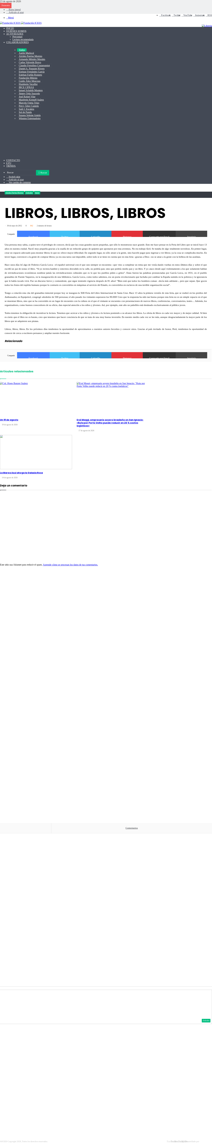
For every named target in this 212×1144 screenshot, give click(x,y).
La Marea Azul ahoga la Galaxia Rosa (21, 472)
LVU (8, 163)
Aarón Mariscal (26, 53)
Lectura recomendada (23, 39)
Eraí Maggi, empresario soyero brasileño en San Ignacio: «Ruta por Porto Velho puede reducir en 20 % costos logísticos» (110, 422)
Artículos (29, 193)
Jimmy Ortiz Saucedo (29, 93)
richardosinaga (206, 1141)
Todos (22, 50)
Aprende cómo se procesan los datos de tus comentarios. (70, 564)
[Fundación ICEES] (21, 23)
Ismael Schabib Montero (31, 90)
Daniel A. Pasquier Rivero (32, 68)
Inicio (10, 28)
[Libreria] (207, 25)
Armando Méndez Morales (32, 59)
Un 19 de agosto (9, 419)
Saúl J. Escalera (26, 109)
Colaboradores (17, 42)
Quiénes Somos (16, 31)
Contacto (13, 160)
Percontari (17, 36)
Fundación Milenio (28, 78)
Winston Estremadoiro (30, 118)
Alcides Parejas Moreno (30, 56)
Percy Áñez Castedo (29, 106)
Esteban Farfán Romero (30, 74)
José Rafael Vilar (27, 96)
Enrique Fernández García (32, 71)
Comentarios (132, 828)
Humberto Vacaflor (28, 84)
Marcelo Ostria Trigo (29, 102)
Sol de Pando (25, 112)
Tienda (11, 166)
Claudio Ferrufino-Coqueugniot (34, 65)
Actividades (14, 34)
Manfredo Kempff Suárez (31, 99)
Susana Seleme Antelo (30, 115)
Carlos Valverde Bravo (30, 62)
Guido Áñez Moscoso (29, 81)
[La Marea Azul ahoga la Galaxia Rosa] (36, 452)
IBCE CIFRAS (26, 87)
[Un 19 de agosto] (36, 399)
